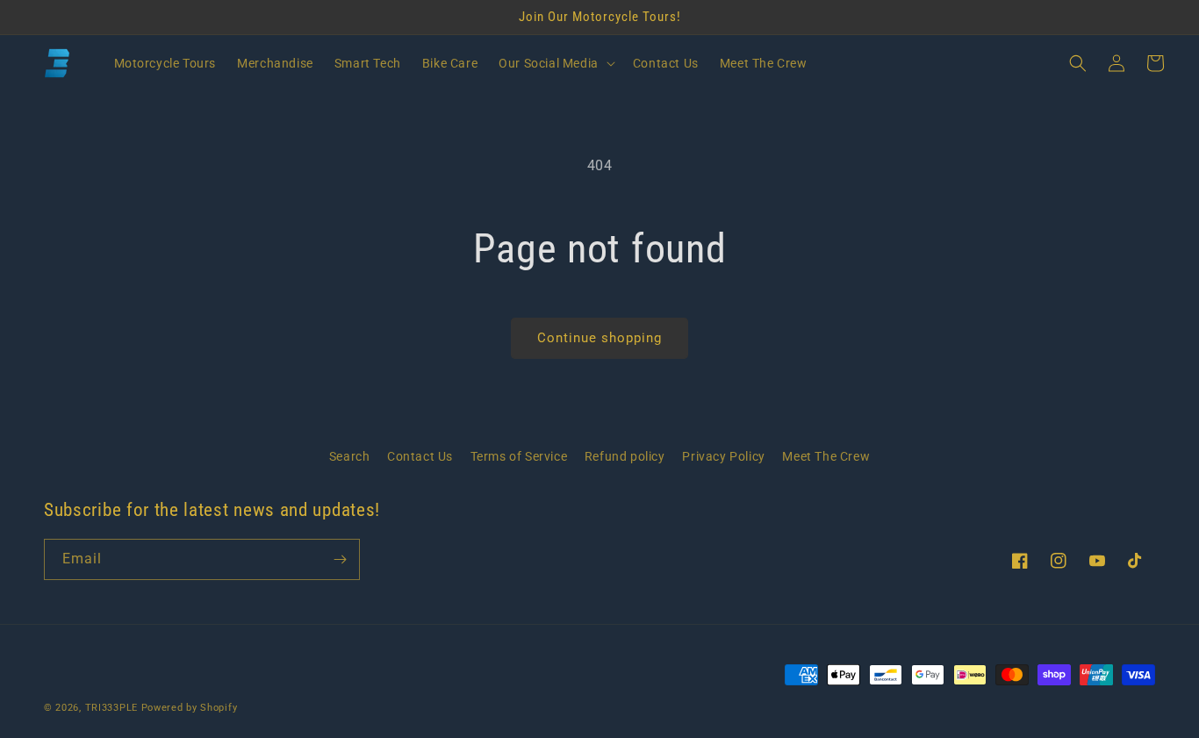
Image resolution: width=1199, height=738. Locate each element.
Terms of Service (519, 456)
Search (349, 456)
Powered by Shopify (189, 707)
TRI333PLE (111, 707)
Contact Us (420, 456)
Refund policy (625, 456)
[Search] (1078, 63)
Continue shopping (599, 338)
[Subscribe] (339, 559)
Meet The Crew (826, 456)
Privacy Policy (723, 456)
